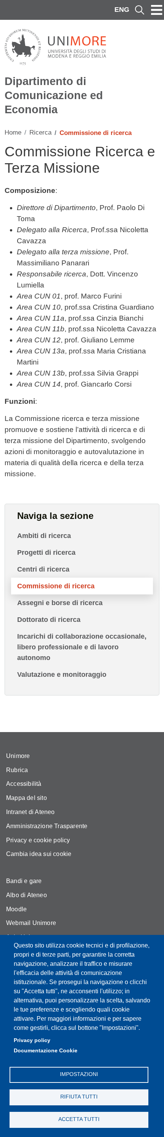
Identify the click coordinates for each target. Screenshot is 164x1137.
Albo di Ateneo (26, 895)
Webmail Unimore (31, 923)
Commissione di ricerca (56, 586)
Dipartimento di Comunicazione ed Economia (54, 95)
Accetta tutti (79, 1119)
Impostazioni (79, 1074)
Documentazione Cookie (45, 1050)
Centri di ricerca (43, 569)
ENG (121, 9)
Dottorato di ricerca (48, 619)
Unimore (18, 756)
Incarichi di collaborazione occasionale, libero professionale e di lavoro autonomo (81, 647)
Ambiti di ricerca (44, 536)
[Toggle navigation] (157, 10)
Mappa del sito (26, 798)
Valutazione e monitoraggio (61, 674)
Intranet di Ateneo (30, 812)
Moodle (16, 909)
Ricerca (40, 132)
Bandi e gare (24, 881)
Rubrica (17, 770)
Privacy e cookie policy (38, 840)
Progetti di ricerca (46, 552)
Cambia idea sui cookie (38, 854)
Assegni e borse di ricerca (60, 603)
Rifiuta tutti (79, 1097)
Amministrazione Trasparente (46, 826)
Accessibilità (24, 783)
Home (13, 132)
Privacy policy (32, 1040)
